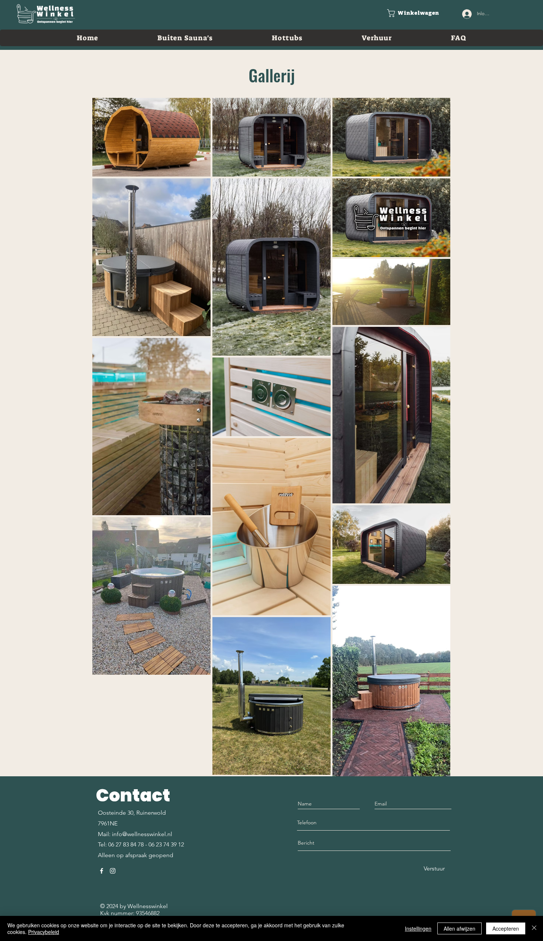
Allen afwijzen (459, 928)
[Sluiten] (534, 928)
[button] (415, 13)
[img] (46, 24)
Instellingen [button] (418, 928)
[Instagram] (112, 871)
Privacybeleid (43, 931)
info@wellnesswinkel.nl (142, 834)
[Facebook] (101, 871)
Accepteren (505, 928)
